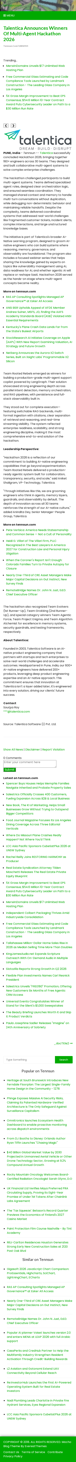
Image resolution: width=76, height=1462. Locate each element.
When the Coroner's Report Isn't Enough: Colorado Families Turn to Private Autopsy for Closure (37, 564)
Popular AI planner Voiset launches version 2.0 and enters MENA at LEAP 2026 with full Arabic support (39, 1337)
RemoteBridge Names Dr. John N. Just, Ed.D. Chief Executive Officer (36, 592)
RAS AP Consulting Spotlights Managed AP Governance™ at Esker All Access (35, 299)
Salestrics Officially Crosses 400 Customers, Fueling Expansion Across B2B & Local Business (38, 796)
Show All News (13, 750)
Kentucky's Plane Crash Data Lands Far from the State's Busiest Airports (37, 329)
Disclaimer (32, 750)
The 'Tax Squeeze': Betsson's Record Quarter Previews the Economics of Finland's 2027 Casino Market (37, 1215)
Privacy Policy (12, 1456)
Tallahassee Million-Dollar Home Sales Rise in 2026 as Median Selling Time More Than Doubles (39, 945)
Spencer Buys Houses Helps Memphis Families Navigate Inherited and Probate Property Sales (38, 785)
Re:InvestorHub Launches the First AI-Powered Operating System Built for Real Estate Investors (39, 1386)
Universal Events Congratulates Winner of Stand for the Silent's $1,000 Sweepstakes (35, 1003)
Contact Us (11, 1452)
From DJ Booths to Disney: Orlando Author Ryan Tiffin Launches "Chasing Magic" (36, 1141)
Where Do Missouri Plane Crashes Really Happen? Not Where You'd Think (33, 837)
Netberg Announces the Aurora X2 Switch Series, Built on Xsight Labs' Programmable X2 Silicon (37, 357)
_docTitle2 (61, 1043)
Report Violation (53, 750)
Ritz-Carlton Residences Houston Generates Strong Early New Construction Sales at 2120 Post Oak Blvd (37, 1246)
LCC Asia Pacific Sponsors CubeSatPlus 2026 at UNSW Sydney (39, 1416)
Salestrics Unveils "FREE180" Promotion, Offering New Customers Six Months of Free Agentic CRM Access (38, 990)
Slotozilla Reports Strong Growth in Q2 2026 (36, 969)
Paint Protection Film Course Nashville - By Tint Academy (39, 1231)
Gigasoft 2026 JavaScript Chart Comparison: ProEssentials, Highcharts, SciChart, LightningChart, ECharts (38, 1273)
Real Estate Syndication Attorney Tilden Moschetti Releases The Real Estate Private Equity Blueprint (36, 872)
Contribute (55, 1452)
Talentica (46, 153)
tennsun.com (12, 5)
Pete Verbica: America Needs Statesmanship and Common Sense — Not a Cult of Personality (39, 532)
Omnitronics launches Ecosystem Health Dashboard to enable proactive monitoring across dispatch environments (37, 1124)
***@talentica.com (16, 712)
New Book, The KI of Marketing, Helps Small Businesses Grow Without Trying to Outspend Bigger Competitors (37, 809)
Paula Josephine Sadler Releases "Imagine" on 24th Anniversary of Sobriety (37, 1025)
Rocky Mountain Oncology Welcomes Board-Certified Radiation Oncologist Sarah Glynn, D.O (39, 1177)
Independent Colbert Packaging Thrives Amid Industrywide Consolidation (37, 915)
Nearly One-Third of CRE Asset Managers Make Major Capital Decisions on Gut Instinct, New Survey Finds (38, 579)
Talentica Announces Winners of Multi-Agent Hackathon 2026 (35, 33)
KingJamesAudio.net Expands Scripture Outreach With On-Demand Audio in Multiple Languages (37, 958)
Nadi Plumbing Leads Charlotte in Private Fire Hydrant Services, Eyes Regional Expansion (38, 1403)
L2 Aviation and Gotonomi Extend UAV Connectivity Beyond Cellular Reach (33, 1371)
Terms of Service (33, 1452)
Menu (10, 15)
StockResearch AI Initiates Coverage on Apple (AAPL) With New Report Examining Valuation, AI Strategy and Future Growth (39, 342)
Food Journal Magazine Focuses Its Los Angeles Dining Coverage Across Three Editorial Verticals (38, 824)
